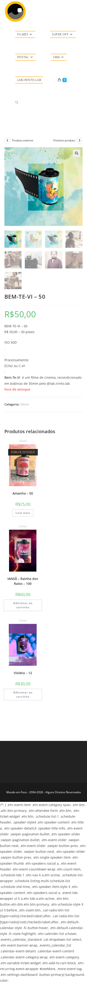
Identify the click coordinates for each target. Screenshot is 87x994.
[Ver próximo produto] (79, 140)
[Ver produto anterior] (7, 140)
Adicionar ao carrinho (22, 605)
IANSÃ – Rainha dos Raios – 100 (22, 581)
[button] (76, 153)
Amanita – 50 (23, 493)
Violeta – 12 (23, 673)
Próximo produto (64, 140)
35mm (24, 404)
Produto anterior (22, 140)
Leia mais (23, 513)
